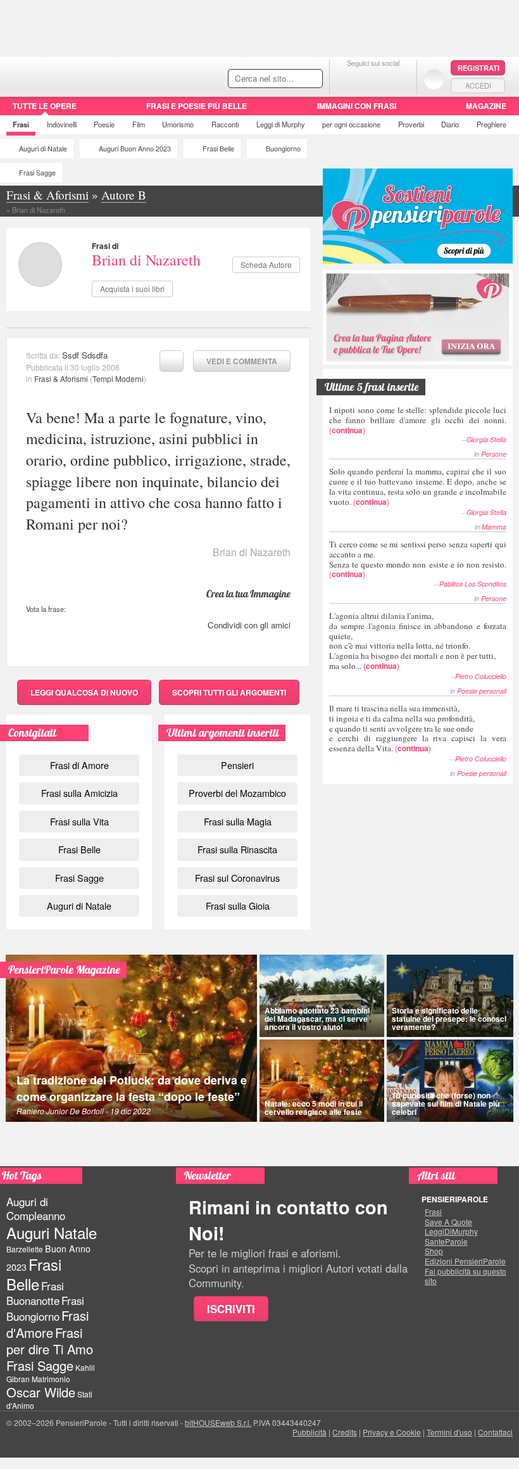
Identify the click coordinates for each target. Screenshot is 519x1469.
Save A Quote (448, 1222)
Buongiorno (283, 148)
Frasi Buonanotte (35, 1293)
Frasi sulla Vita (79, 821)
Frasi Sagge (37, 172)
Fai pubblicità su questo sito (465, 1276)
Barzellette (24, 1248)
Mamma (494, 526)
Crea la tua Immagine (248, 593)
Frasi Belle (218, 148)
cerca (286, 79)
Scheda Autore (266, 264)
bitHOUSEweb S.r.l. (218, 1422)
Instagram (398, 79)
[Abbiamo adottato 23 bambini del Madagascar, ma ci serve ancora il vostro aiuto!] (322, 996)
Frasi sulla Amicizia (79, 792)
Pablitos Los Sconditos (472, 583)
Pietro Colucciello (480, 676)
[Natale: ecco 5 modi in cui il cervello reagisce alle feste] (322, 1081)
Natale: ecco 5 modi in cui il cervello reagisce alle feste (314, 1107)
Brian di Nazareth (146, 260)
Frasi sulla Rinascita (237, 849)
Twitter (373, 79)
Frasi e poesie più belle (196, 105)
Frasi (21, 124)
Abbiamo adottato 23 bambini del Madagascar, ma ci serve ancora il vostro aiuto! (317, 1019)
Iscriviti (231, 1308)
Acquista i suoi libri (132, 288)
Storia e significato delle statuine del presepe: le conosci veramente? (449, 1019)
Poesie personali (481, 691)
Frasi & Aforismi (61, 378)
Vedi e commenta (241, 361)
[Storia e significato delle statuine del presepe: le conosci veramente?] (450, 996)
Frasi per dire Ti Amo (49, 1340)
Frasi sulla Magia (238, 821)
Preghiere (491, 124)
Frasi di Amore (79, 765)
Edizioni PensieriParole (465, 1261)
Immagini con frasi (356, 105)
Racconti (225, 124)
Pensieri (237, 765)
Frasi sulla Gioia (238, 905)
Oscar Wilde (40, 1392)
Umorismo (178, 124)
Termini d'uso (449, 1432)
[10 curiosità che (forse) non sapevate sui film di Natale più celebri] (450, 1081)
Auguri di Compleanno (35, 1208)
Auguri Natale (51, 1232)
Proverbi (411, 124)
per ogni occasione (351, 124)
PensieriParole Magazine (64, 969)
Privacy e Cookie (392, 1432)
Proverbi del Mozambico (237, 792)
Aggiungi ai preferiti (171, 361)
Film (138, 124)
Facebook (348, 79)
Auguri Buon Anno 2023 (135, 148)
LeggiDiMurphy (451, 1231)
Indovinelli (62, 124)
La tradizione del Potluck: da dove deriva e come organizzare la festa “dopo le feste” (131, 1088)
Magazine (486, 105)
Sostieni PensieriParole (418, 216)
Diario (450, 124)
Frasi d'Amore (47, 1323)
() (417, 419)
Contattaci (495, 1432)
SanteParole (446, 1242)
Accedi (478, 85)
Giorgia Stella (486, 439)
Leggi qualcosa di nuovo (84, 692)
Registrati (478, 68)
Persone (493, 454)
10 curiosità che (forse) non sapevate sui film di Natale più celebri (445, 1103)
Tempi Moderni (118, 378)
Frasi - (87, 75)
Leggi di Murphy (280, 124)
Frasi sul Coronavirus (237, 877)
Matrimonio (51, 1378)
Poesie (104, 124)
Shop (434, 1251)
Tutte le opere (45, 105)
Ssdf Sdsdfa (85, 355)
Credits (344, 1432)
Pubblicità (309, 1432)
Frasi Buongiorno (45, 1308)
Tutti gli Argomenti (229, 692)
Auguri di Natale (43, 148)
